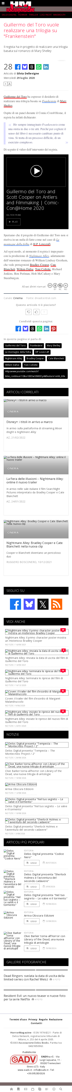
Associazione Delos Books (33, 1042)
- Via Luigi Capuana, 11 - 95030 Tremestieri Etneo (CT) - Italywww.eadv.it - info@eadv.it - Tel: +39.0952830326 (39, 1065)
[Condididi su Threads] (32, 67)
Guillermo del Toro (15, 96)
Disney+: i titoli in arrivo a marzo (29, 422)
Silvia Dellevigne (28, 73)
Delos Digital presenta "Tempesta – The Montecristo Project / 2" (30, 752)
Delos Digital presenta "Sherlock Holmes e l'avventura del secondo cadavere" (31, 828)
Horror (22, 14)
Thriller (33, 14)
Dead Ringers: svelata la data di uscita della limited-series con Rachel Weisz (34, 977)
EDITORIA (28, 850)
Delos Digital (9, 14)
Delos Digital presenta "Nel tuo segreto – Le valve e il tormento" (36, 807)
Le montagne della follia (18, 352)
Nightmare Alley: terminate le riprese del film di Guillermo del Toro (34, 679)
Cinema (18, 298)
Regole (43, 1019)
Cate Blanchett (56, 358)
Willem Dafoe (25, 269)
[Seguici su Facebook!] (15, 604)
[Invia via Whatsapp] (39, 67)
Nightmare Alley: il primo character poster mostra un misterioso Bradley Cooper (35, 639)
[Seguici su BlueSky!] (29, 604)
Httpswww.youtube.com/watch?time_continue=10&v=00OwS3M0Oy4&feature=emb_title (35, 374)
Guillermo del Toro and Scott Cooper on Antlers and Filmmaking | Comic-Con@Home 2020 (32, 199)
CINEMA (12, 411)
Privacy (32, 1019)
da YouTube (13, 214)
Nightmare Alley (39, 256)
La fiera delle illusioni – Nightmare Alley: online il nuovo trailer (35, 480)
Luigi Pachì (46, 14)
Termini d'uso (18, 1019)
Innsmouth (59, 14)
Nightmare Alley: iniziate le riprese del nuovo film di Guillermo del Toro (36, 720)
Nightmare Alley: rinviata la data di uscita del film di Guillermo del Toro (36, 659)
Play (15, 221)
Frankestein (49, 101)
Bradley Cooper (39, 265)
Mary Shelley (53, 345)
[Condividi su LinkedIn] (46, 67)
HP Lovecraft (42, 352)
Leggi (33, 862)
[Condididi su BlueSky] (25, 67)
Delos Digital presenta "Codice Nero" (44, 855)
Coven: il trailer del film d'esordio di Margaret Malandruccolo (32, 700)
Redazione (56, 1019)
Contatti (36, 1023)
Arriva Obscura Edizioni (19, 789)
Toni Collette (43, 269)
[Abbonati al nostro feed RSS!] (56, 604)
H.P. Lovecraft (41, 244)
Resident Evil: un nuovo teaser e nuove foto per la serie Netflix (35, 997)
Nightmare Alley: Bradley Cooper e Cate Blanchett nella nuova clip (34, 544)
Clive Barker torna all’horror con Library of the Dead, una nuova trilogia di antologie (33, 772)
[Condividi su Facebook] (18, 67)
